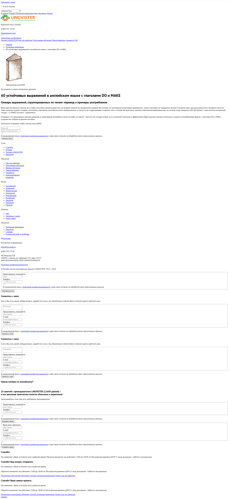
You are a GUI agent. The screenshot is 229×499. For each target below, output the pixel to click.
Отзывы (12, 13)
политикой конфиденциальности (34, 136)
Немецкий (10, 188)
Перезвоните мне (8, 33)
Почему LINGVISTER (9, 40)
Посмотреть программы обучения (15, 475)
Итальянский (11, 195)
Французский (11, 191)
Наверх (4, 497)
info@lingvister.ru (8, 247)
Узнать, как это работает (65, 475)
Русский (9, 205)
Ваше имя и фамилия (12, 425)
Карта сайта (11, 218)
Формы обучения (13, 168)
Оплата (50, 13)
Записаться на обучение (11, 38)
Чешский (9, 200)
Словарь (9, 232)
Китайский (10, 198)
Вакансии (10, 154)
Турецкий (10, 202)
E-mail (5, 317)
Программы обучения (42, 40)
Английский (11, 186)
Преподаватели (58, 40)
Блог (36, 13)
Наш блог (10, 229)
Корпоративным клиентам (12, 176)
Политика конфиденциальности (14, 264)
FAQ (76, 40)
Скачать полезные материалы (42, 475)
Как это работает (25, 40)
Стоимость (69, 40)
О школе (4, 13)
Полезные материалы (25, 13)
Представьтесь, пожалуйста (14, 274)
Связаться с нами (8, 2)
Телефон (6, 279)
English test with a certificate (17, 234)
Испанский (10, 193)
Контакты (42, 13)
